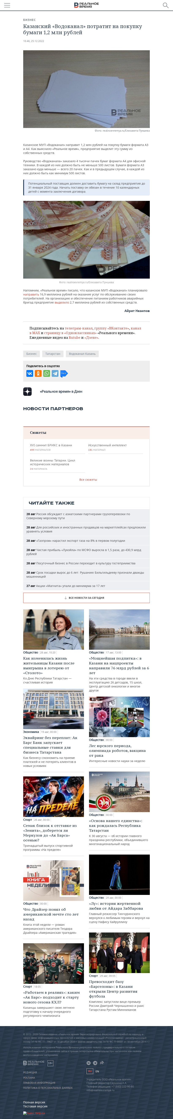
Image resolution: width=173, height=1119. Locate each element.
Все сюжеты (88, 480)
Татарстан (52, 354)
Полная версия (34, 1102)
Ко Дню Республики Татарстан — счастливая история (48, 670)
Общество (30, 652)
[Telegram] (55, 373)
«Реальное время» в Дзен (61, 391)
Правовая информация (39, 1082)
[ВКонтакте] (29, 373)
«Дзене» (91, 337)
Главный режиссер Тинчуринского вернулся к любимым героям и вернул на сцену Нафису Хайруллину (119, 912)
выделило (62, 302)
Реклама (29, 1077)
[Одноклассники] (38, 373)
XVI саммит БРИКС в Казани (51, 447)
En (97, 1071)
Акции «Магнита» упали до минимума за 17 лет (65, 586)
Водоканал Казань (82, 354)
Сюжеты (38, 432)
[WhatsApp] (46, 373)
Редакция (30, 1072)
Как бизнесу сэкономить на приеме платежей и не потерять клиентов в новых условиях (50, 751)
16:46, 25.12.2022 (33, 41)
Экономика (31, 732)
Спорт (27, 819)
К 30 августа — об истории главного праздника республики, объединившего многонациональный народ (118, 832)
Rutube (74, 337)
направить (31, 294)
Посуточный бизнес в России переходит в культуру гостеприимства (80, 563)
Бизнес (29, 20)
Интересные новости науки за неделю (117, 753)
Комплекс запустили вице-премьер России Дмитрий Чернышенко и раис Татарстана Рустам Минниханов (116, 995)
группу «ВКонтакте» (111, 328)
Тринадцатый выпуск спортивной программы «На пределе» (50, 837)
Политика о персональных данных (48, 1087)
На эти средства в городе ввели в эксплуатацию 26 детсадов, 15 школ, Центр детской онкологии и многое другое (119, 674)
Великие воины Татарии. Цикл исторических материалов (52, 464)
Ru (90, 1071)
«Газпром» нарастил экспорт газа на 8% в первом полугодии (75, 541)
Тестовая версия (35, 1106)
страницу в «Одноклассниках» (70, 333)
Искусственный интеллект (107, 447)
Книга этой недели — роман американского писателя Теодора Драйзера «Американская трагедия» (51, 921)
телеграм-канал (79, 328)
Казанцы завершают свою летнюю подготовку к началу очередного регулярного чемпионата (51, 1004)
